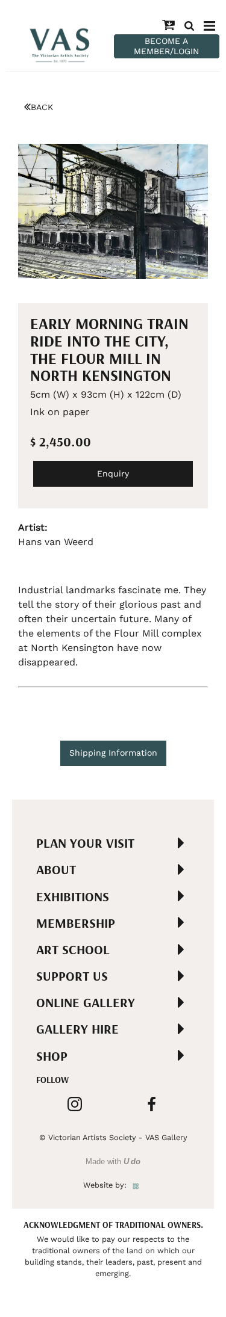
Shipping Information (113, 752)
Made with (113, 1161)
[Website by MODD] (136, 1184)
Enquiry (113, 473)
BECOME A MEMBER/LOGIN (166, 46)
